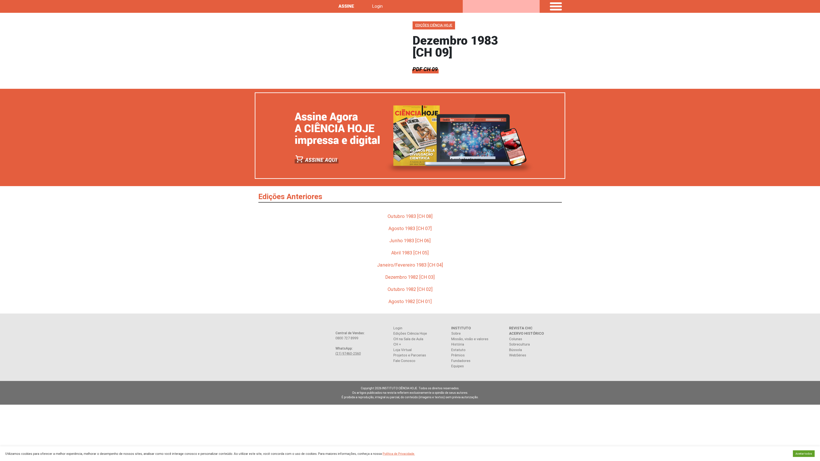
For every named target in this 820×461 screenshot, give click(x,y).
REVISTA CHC (521, 328)
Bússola (515, 350)
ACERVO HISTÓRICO (526, 333)
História (457, 344)
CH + (397, 344)
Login (377, 6)
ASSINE (346, 6)
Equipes (457, 366)
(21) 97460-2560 (348, 354)
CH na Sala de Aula (408, 339)
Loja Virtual (402, 350)
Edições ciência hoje (433, 25)
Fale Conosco (404, 361)
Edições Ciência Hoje (410, 333)
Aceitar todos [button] (803, 453)
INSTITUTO (461, 328)
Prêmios (458, 355)
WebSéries (517, 355)
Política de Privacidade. (399, 454)
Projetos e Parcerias (409, 355)
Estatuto (458, 350)
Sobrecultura (519, 344)
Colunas (515, 339)
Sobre (456, 333)
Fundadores (460, 361)
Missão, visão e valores (469, 339)
